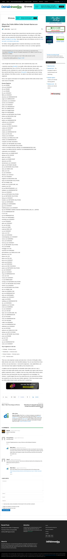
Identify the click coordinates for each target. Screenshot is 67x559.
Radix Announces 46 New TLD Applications (10, 527)
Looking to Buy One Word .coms (55, 33)
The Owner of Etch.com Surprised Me (9, 529)
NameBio (15, 66)
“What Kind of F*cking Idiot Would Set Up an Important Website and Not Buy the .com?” (33, 406)
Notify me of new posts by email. (9, 508)
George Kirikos (9, 437)
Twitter (21, 421)
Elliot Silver (7, 29)
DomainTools (51, 68)
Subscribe (56, 1)
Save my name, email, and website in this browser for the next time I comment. (19, 503)
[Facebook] (60, 1)
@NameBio (10, 52)
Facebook (25, 421)
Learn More (30, 531)
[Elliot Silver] (3, 29)
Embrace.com (51, 84)
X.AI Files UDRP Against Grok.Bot (8, 531)
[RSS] (62, 1)
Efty (49, 44)
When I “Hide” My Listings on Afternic (11, 404)
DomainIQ (24, 72)
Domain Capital (51, 77)
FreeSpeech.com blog (10, 39)
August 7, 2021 (21, 58)
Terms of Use (24, 418)
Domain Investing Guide (53, 54)
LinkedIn (29, 421)
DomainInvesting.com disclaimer (50, 555)
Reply (7, 433)
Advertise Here (51, 66)
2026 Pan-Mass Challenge (55, 23)
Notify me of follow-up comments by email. (11, 506)
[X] (64, 1)
